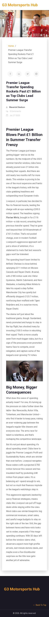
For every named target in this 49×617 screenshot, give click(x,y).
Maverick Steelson (17, 107)
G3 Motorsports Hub (20, 5)
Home (11, 46)
